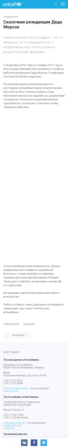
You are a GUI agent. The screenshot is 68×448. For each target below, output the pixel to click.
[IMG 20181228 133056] (51, 167)
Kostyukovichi (29, 324)
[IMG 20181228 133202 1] (16, 201)
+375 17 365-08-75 (13, 417)
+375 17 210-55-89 (13, 383)
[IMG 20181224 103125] (16, 132)
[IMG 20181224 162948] (16, 167)
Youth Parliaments (11, 324)
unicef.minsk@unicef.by (15, 388)
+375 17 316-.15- (12, 415)
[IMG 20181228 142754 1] (51, 201)
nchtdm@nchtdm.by (14, 423)
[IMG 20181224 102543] (16, 236)
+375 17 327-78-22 (13, 380)
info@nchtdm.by (12, 425)
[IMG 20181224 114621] (51, 132)
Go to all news (18, 335)
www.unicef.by (10, 391)
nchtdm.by (8, 428)
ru (55, 4)
